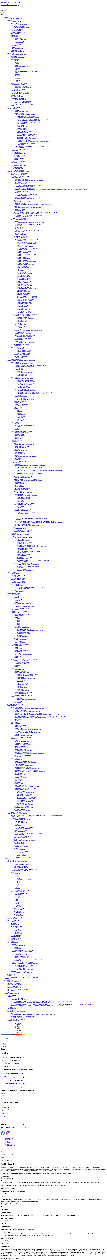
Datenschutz (7, 1142)
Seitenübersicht (8, 1144)
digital (12, 1154)
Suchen (3, 10)
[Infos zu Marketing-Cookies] (13, 1178)
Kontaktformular (8, 1138)
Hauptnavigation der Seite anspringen (10, 2)
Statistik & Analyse (8, 1178)
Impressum (7, 1141)
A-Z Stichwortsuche (9, 1145)
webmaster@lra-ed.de (20, 1060)
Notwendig (6, 1176)
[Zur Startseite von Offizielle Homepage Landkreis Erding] (13, 1034)
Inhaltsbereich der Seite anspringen (10, 5)
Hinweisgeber (7, 1139)
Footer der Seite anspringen (8, 7)
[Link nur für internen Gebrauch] (1, 1152)
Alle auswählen (16, 1258)
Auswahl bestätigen (6, 1258)
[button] (13, 17)
